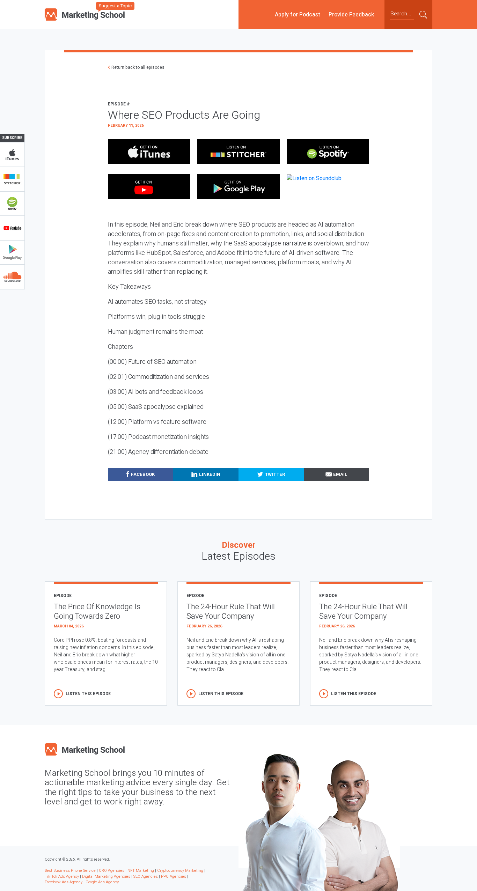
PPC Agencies (173, 876)
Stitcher (12, 179)
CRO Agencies (111, 871)
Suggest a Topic (115, 5)
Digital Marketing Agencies (106, 876)
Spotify (12, 203)
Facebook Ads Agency (63, 882)
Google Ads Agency (102, 882)
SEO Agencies (145, 876)
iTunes (12, 154)
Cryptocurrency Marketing (180, 871)
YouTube (12, 228)
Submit (423, 14)
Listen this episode (88, 694)
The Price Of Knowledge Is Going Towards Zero (97, 611)
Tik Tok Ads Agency (62, 876)
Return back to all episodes (137, 67)
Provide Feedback (351, 14)
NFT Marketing (140, 871)
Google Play (12, 252)
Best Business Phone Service (70, 871)
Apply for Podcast (297, 14)
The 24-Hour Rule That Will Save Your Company (230, 611)
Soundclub (12, 277)
